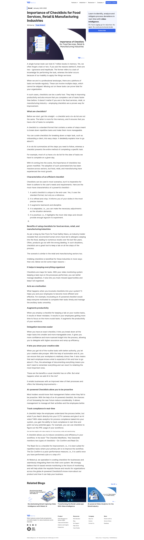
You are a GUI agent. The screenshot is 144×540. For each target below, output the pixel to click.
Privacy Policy (106, 537)
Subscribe (102, 30)
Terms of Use (99, 537)
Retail (30, 8)
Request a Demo (111, 2)
